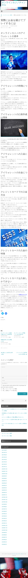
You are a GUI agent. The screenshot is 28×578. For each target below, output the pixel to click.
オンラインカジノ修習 (7, 15)
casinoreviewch (5, 26)
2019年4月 (4, 516)
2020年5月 (4, 485)
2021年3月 (4, 462)
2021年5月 (4, 457)
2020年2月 (4, 492)
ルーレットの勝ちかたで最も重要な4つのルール (12, 417)
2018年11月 (4, 527)
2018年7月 (4, 537)
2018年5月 (4, 542)
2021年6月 (4, 454)
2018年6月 (4, 539)
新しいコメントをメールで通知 (10, 388)
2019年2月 (4, 520)
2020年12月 (4, 469)
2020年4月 (4, 487)
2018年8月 (4, 535)
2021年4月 (4, 459)
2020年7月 (4, 480)
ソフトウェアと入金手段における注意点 (21, 353)
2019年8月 (4, 506)
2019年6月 (4, 511)
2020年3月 (4, 490)
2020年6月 (4, 483)
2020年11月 (4, 471)
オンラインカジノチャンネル (14, 3)
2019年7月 (4, 509)
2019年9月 (4, 504)
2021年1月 (4, 466)
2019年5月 (4, 513)
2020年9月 (4, 476)
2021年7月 (4, 452)
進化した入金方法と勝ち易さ (6, 353)
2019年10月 (4, 502)
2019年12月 (4, 497)
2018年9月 (4, 532)
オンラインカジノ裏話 (7, 435)
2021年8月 (4, 450)
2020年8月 (4, 478)
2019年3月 (4, 518)
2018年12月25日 (13, 26)
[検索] (25, 400)
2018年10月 (4, 530)
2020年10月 (4, 473)
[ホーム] (1, 15)
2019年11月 (4, 499)
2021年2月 (4, 464)
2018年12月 (4, 525)
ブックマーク (4, 348)
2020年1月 (4, 494)
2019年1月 (4, 523)
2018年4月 (4, 544)
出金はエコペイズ (23, 294)
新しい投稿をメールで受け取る (10, 390)
